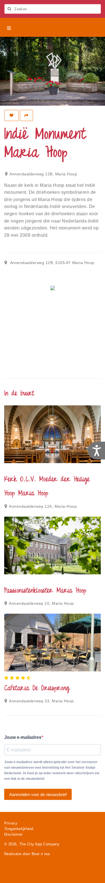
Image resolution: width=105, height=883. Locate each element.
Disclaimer (13, 834)
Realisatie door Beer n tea (27, 854)
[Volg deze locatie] (11, 115)
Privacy (10, 823)
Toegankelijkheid (18, 829)
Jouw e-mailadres (22, 737)
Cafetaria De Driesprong (36, 689)
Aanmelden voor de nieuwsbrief (38, 794)
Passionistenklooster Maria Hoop (45, 591)
